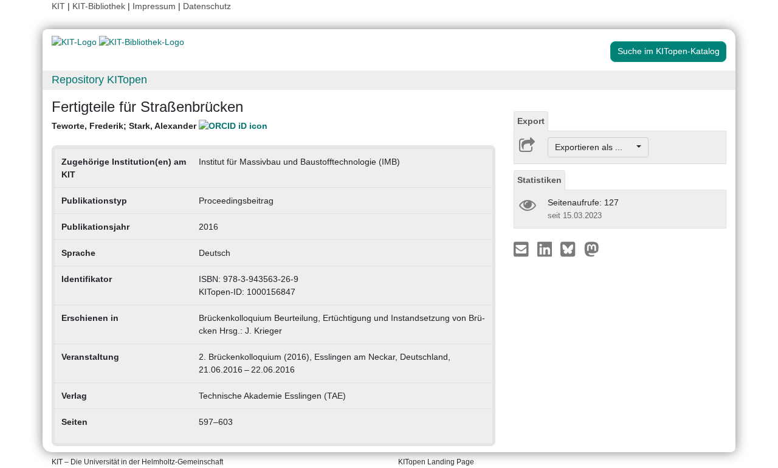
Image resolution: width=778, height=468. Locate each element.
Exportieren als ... (595, 147)
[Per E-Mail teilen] (522, 248)
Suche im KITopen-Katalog (669, 51)
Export (531, 121)
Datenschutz (207, 6)
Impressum (154, 6)
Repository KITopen (99, 80)
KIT (58, 6)
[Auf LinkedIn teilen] (546, 248)
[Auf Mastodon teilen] (591, 248)
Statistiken (539, 180)
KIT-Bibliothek (100, 6)
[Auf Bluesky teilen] (571, 248)
